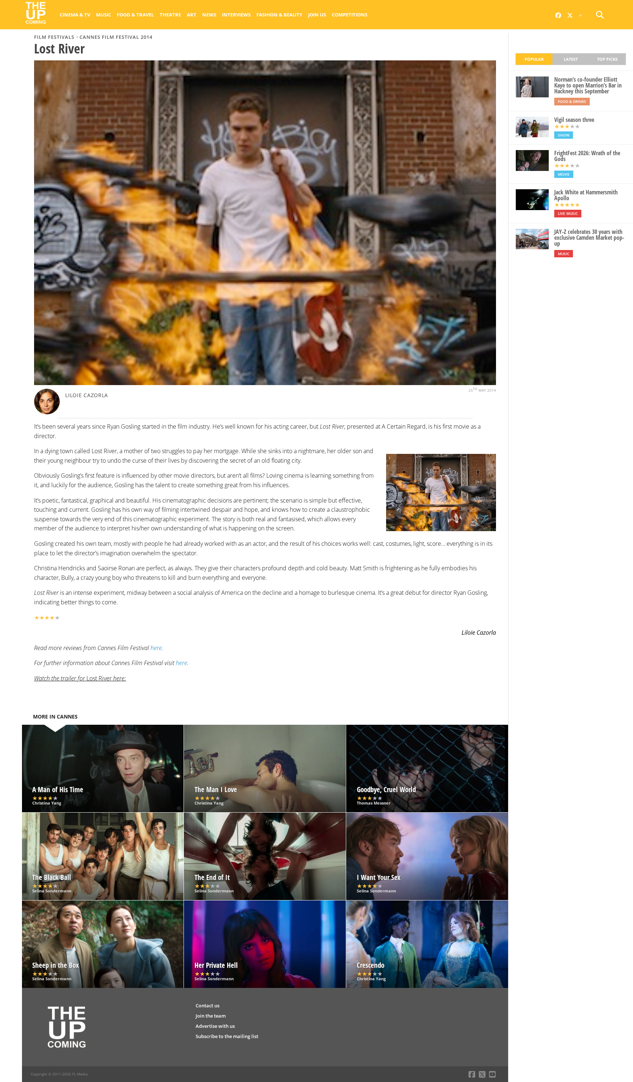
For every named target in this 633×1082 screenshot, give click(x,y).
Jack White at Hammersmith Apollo (586, 195)
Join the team (211, 1015)
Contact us (207, 1005)
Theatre (170, 14)
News (209, 14)
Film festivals (54, 37)
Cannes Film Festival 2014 (115, 37)
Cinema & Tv (75, 14)
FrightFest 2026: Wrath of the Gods (587, 156)
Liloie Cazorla (86, 395)
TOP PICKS (607, 59)
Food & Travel (135, 14)
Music (103, 14)
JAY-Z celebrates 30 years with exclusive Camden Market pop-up (589, 237)
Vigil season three (574, 120)
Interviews (236, 14)
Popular (534, 59)
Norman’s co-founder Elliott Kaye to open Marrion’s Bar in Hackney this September (588, 85)
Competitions (349, 14)
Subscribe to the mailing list (227, 1036)
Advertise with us (215, 1026)
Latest (571, 59)
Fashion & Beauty (279, 14)
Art (191, 14)
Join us (317, 14)
